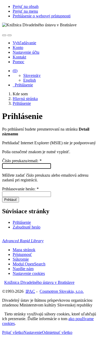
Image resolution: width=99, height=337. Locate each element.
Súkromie (21, 259)
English (29, 80)
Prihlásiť (10, 200)
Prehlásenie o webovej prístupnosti (41, 16)
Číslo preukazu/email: (21, 160)
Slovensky (32, 75)
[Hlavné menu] (9, 35)
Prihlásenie (23, 85)
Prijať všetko (12, 332)
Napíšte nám (23, 268)
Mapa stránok (24, 249)
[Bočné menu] (4, 35)
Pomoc (18, 62)
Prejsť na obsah (26, 6)
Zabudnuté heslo (26, 227)
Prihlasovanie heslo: (20, 189)
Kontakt (19, 57)
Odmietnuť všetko (57, 332)
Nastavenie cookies (29, 273)
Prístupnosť (22, 254)
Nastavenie (32, 332)
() (15, 70)
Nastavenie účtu (26, 52)
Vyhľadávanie (24, 43)
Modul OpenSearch (29, 264)
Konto (18, 47)
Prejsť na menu (25, 11)
